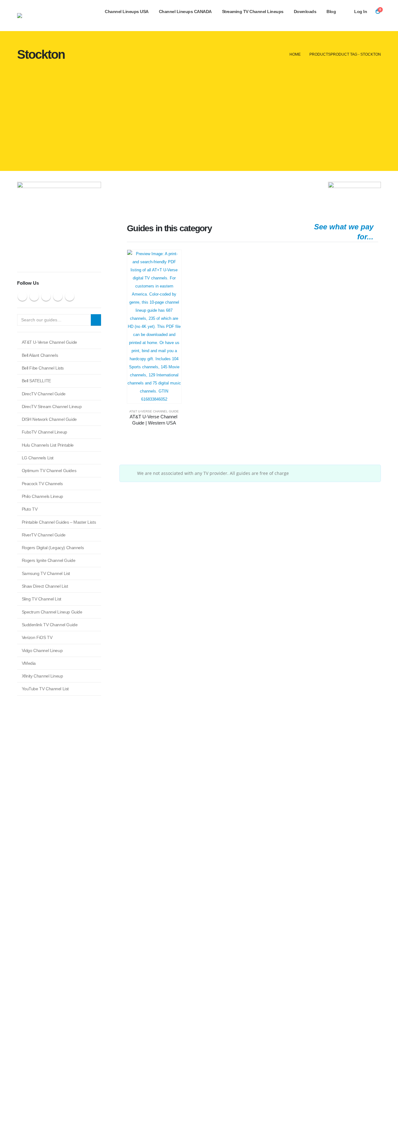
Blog (331, 11)
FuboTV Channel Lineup (44, 432)
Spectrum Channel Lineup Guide (52, 611)
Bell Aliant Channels (40, 355)
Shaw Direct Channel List (45, 586)
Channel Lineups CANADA (185, 11)
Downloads (305, 11)
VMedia (29, 663)
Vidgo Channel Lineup (42, 650)
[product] (154, 326)
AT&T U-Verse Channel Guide (154, 411)
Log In (360, 11)
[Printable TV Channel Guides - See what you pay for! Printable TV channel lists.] (56, 15)
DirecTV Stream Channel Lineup (52, 406)
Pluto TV (30, 509)
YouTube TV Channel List (45, 688)
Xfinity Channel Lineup (42, 675)
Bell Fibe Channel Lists (43, 367)
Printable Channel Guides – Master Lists (59, 522)
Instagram (57, 296)
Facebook (22, 296)
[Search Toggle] (376, 20)
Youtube (46, 296)
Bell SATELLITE (36, 380)
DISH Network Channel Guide (49, 419)
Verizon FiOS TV (37, 637)
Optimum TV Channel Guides (49, 470)
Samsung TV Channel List (46, 573)
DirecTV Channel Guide (44, 393)
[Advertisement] (199, 118)
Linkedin (69, 296)
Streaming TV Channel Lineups (253, 11)
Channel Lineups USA (127, 11)
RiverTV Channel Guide (44, 534)
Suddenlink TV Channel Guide (50, 624)
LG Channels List (37, 457)
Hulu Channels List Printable (48, 445)
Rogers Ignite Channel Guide (49, 560)
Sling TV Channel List (41, 598)
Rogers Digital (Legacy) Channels (53, 547)
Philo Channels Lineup (42, 496)
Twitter (34, 296)
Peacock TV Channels (42, 483)
